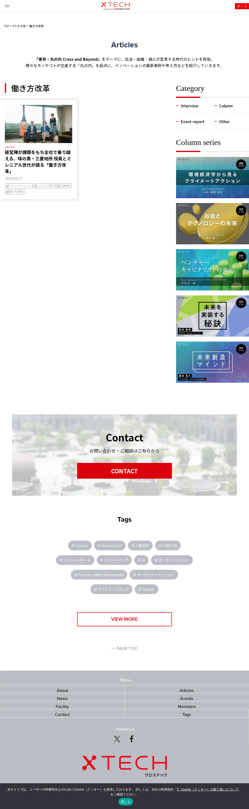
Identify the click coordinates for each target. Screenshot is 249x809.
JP (238, 6)
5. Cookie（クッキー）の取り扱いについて (208, 789)
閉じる (126, 802)
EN (245, 6)
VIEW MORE (124, 619)
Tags (186, 714)
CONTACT (124, 471)
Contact (62, 714)
